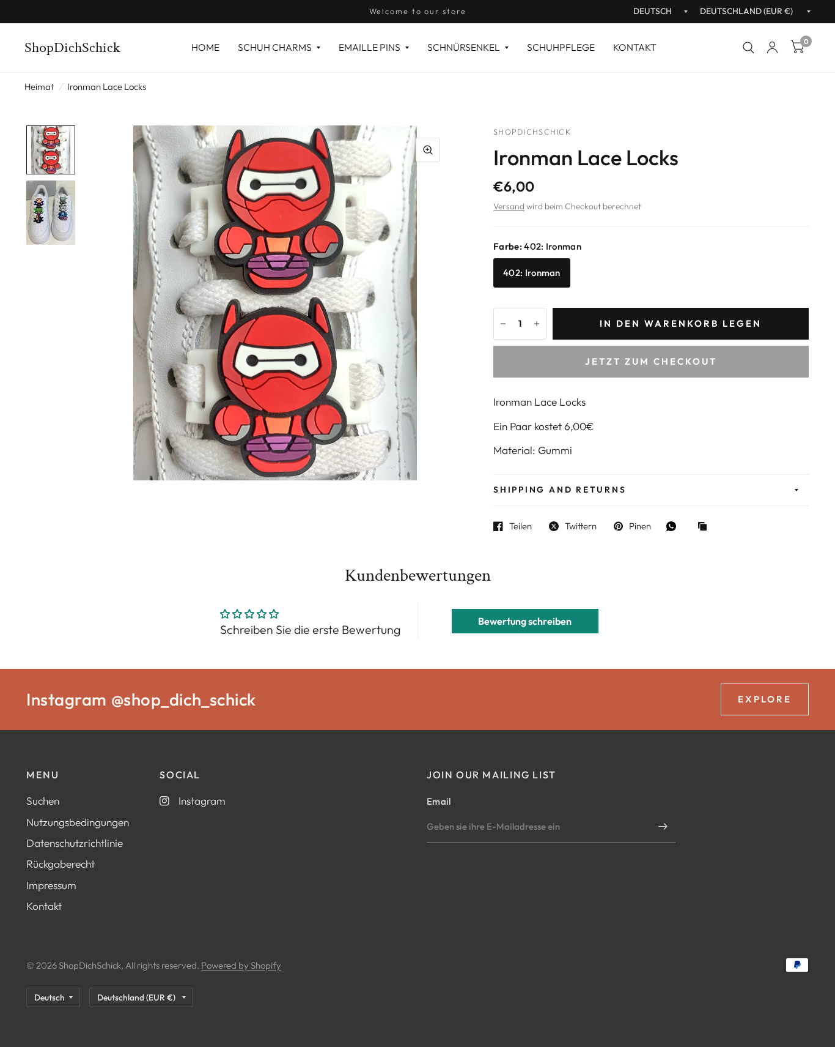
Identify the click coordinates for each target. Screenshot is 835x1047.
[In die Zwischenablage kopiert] (705, 527)
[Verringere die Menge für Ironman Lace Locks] (503, 323)
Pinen (640, 526)
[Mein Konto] (772, 47)
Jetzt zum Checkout (651, 361)
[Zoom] (428, 150)
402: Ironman (532, 272)
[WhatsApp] (674, 526)
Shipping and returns (559, 489)
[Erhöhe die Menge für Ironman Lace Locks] (537, 323)
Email (439, 801)
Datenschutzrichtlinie (74, 842)
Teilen (520, 526)
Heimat (39, 86)
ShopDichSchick (72, 47)
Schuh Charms (275, 47)
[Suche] (748, 47)
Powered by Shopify (241, 965)
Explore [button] (765, 699)
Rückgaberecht (60, 863)
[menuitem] (205, 47)
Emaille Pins (369, 47)
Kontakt (635, 47)
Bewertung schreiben (525, 621)
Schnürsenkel (463, 47)
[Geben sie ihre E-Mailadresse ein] (663, 827)
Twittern (581, 526)
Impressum (51, 885)
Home (205, 47)
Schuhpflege (561, 47)
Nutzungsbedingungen (77, 822)
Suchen (42, 800)
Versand (508, 206)
